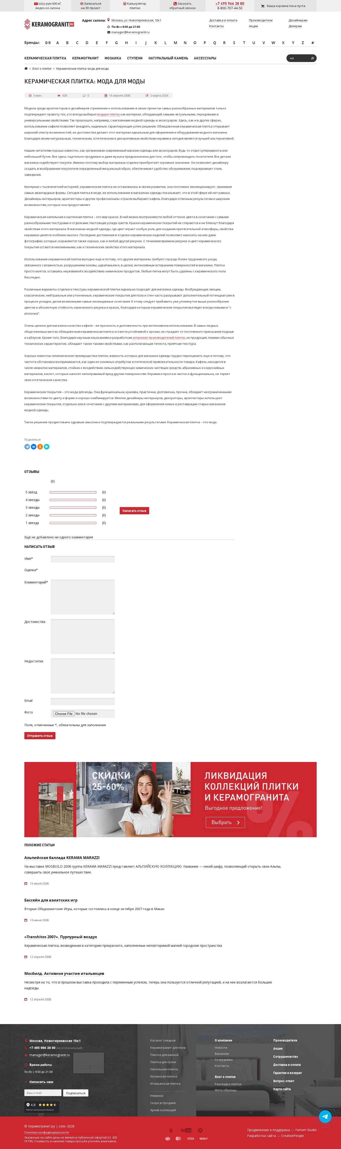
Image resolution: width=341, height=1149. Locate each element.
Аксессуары (205, 58)
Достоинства (34, 621)
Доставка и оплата (287, 1065)
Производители (285, 1040)
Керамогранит (85, 58)
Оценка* (31, 570)
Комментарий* (36, 582)
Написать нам (41, 1082)
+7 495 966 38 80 (230, 3)
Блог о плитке (225, 1077)
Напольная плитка (164, 1069)
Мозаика (113, 58)
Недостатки (33, 661)
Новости (221, 1047)
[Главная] (26, 69)
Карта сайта (282, 1089)
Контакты (222, 1066)
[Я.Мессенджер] (46, 446)
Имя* (28, 558)
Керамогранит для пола (168, 1047)
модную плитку (108, 114)
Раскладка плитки (228, 1084)
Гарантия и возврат (287, 1073)
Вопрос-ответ (283, 1081)
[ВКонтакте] (33, 446)
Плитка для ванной (164, 1055)
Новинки (156, 1096)
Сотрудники (224, 1060)
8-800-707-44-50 (229, 8)
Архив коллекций (163, 1110)
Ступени (135, 58)
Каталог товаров (163, 1040)
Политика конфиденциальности (46, 1132)
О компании (223, 1040)
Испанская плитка (163, 1076)
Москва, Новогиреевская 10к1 (55, 1040)
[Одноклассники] (40, 446)
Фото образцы (226, 1090)
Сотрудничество (285, 1057)
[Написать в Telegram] (325, 1116)
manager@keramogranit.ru (130, 32)
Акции (278, 1048)
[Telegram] (27, 446)
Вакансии (222, 1053)
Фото (28, 712)
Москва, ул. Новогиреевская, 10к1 (136, 20)
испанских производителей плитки (159, 337)
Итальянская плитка (165, 1083)
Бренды (31, 42)
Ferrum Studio (306, 1130)
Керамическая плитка (45, 58)
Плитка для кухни (163, 1062)
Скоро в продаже (163, 1103)
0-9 (48, 42)
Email (28, 700)
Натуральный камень (168, 58)
